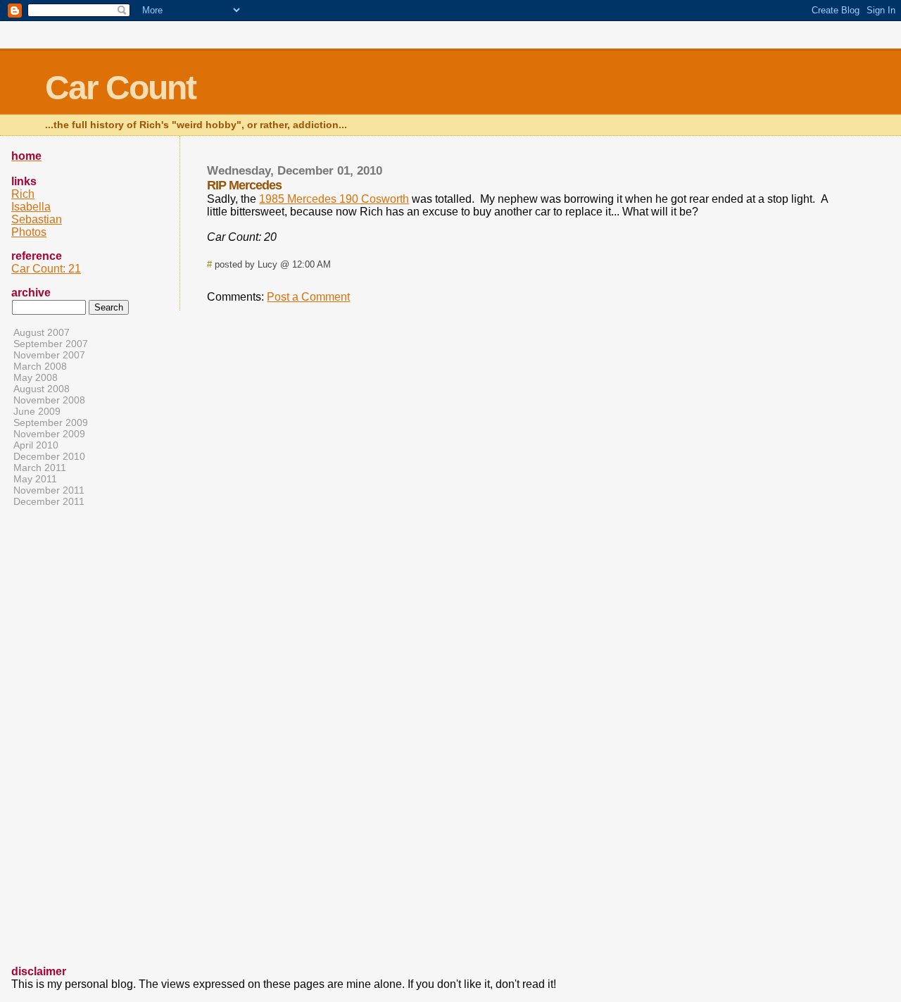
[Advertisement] (67, 741)
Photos (28, 232)
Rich (22, 194)
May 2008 (35, 377)
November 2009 (49, 433)
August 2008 (41, 388)
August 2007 (41, 332)
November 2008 (49, 400)
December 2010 (49, 456)
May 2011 (35, 478)
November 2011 (48, 490)
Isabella (31, 207)
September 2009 (50, 422)
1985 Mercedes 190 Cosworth (334, 199)
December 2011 (48, 501)
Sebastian (36, 219)
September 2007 (50, 343)
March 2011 (39, 467)
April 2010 (35, 445)
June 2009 (37, 411)
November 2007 (49, 355)
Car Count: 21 (46, 269)
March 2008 (40, 366)
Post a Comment (308, 297)
